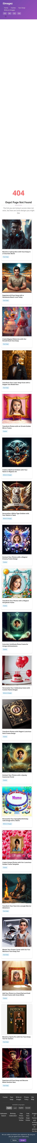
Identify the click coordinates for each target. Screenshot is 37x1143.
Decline (15, 1140)
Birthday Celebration (13, 1115)
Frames (13, 8)
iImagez (8, 3)
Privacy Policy (26, 1098)
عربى (15, 1108)
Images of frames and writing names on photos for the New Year (34, 1125)
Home (6, 8)
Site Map (32, 1098)
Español (21, 1108)
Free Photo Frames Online (21, 1117)
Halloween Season (3, 1115)
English (9, 1108)
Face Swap (21, 8)
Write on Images (9, 10)
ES (14, 13)
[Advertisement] (18, 99)
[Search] (5, 16)
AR (9, 13)
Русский (28, 1108)
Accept (23, 1140)
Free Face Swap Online (28, 1117)
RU (19, 13)
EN (5, 13)
